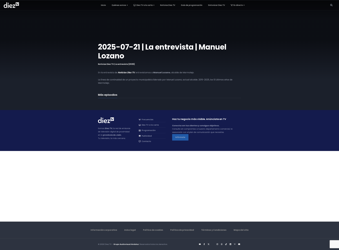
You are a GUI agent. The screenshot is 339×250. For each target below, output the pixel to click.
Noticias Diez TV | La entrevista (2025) (116, 64)
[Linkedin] (230, 244)
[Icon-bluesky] (213, 244)
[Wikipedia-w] (235, 244)
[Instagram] (217, 244)
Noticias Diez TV (126, 72)
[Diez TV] (11, 5)
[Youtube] (200, 244)
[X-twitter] (208, 244)
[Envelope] (239, 244)
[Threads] (222, 244)
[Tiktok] (226, 244)
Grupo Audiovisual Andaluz (126, 244)
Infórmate (180, 137)
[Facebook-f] (204, 244)
